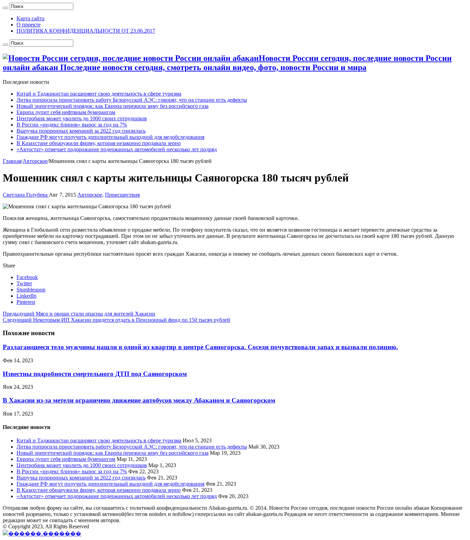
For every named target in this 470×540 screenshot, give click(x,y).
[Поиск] (5, 8)
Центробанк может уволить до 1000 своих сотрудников (82, 118)
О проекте (29, 24)
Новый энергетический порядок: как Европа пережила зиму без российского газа (113, 106)
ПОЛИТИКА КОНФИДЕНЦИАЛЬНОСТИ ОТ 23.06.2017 (86, 31)
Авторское (35, 161)
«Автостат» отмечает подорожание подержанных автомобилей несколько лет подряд (117, 149)
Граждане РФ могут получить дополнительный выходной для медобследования (110, 137)
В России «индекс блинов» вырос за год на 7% (72, 125)
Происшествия (122, 195)
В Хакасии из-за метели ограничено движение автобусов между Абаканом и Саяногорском (139, 400)
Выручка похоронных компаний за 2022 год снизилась (81, 131)
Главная (12, 161)
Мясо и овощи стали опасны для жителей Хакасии (79, 314)
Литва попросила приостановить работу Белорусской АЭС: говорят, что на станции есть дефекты (132, 100)
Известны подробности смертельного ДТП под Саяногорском (95, 373)
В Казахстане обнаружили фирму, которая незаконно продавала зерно (99, 143)
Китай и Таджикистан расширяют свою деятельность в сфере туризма (99, 94)
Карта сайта (30, 18)
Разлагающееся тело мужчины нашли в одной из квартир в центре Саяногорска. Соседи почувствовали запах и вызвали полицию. (200, 347)
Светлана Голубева (26, 195)
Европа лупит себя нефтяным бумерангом (66, 112)
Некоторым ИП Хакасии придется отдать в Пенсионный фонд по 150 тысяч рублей (116, 320)
